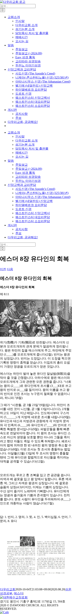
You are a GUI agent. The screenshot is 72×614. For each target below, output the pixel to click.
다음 (10, 269)
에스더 (18, 593)
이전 (3, 269)
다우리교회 (7, 589)
